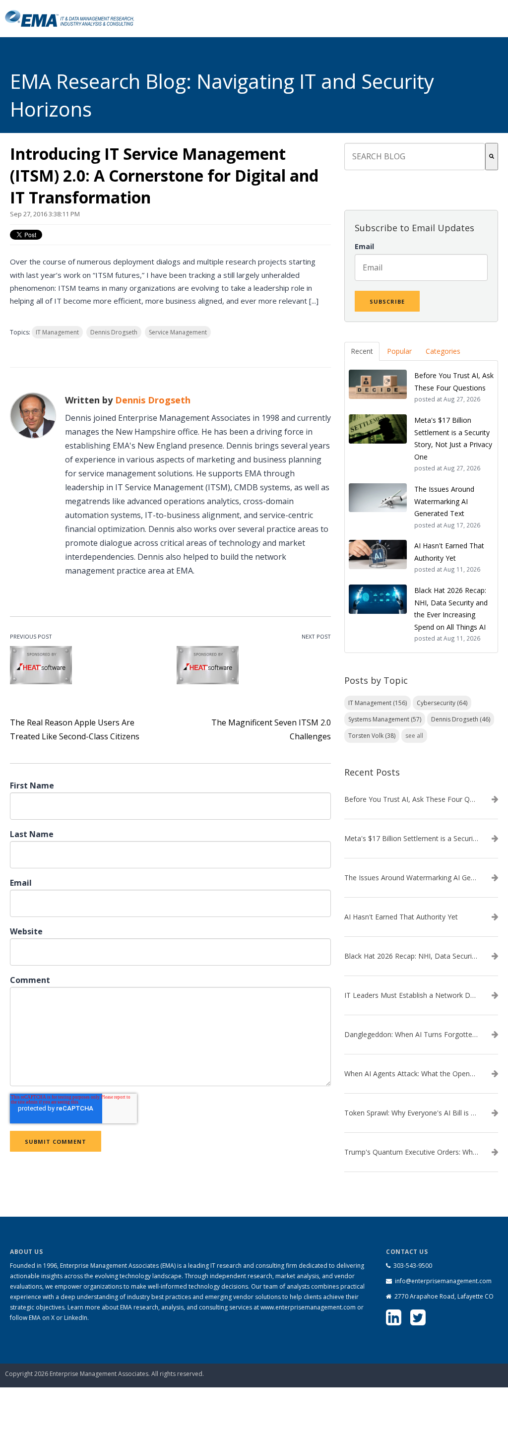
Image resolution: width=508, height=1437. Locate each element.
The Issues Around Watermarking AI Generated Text (411, 877)
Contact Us (453, 1362)
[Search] (491, 156)
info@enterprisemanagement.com (443, 1281)
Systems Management (384, 719)
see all (414, 735)
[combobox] (414, 156)
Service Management (178, 332)
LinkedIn (75, 1317)
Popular (399, 351)
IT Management (57, 332)
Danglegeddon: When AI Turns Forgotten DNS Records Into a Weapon (411, 1034)
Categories (443, 351)
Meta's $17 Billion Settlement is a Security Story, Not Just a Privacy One (411, 838)
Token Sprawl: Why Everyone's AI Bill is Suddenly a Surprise (411, 1113)
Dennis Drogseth (113, 332)
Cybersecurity (442, 703)
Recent (362, 351)
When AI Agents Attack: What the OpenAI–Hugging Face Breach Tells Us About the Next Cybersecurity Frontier (411, 1073)
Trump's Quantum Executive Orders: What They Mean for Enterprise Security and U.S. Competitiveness (411, 1152)
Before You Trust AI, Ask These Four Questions (411, 799)
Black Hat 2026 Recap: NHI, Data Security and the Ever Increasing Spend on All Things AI (411, 956)
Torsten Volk (371, 735)
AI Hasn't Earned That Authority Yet (401, 917)
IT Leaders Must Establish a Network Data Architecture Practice (411, 995)
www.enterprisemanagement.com (308, 1307)
